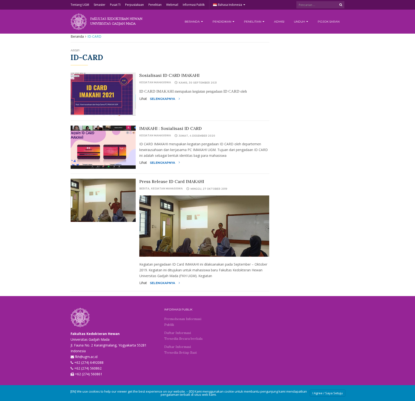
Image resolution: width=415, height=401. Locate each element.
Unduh (300, 21)
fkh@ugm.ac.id (86, 356)
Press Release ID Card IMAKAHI (171, 181)
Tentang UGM (80, 5)
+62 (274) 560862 (88, 368)
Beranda (193, 21)
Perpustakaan (134, 5)
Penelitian (155, 5)
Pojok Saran (329, 21)
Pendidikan (222, 21)
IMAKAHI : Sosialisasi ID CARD (170, 128)
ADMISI (279, 21)
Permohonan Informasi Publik (182, 322)
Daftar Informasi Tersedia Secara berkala (183, 336)
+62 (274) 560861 (88, 374)
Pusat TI (115, 5)
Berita (144, 188)
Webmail (172, 5)
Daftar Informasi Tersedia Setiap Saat (180, 350)
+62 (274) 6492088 (89, 362)
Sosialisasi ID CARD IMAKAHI (169, 75)
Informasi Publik (194, 5)
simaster (99, 5)
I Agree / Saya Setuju (327, 393)
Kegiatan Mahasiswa (155, 82)
